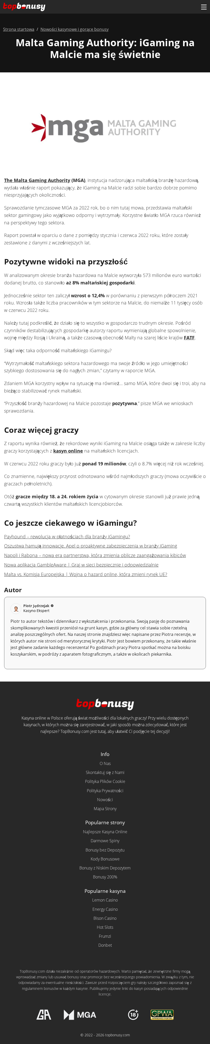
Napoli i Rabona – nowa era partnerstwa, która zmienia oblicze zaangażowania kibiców (95, 555)
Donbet (105, 945)
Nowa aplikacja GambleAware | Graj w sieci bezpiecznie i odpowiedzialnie (81, 565)
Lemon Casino (105, 900)
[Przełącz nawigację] (204, 7)
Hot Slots (105, 927)
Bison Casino (105, 918)
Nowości (105, 799)
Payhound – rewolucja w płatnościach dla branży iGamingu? (67, 536)
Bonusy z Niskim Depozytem (105, 868)
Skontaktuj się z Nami (105, 772)
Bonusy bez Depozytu (105, 850)
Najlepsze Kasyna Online (105, 832)
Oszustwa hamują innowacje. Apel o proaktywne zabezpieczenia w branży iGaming (90, 546)
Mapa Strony (105, 808)
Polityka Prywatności (105, 790)
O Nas (105, 763)
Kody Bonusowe (105, 859)
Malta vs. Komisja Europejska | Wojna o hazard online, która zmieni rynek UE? (85, 574)
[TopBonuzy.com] (24, 7)
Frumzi (105, 936)
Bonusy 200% (105, 877)
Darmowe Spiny (105, 841)
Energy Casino (105, 909)
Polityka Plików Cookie (105, 781)
